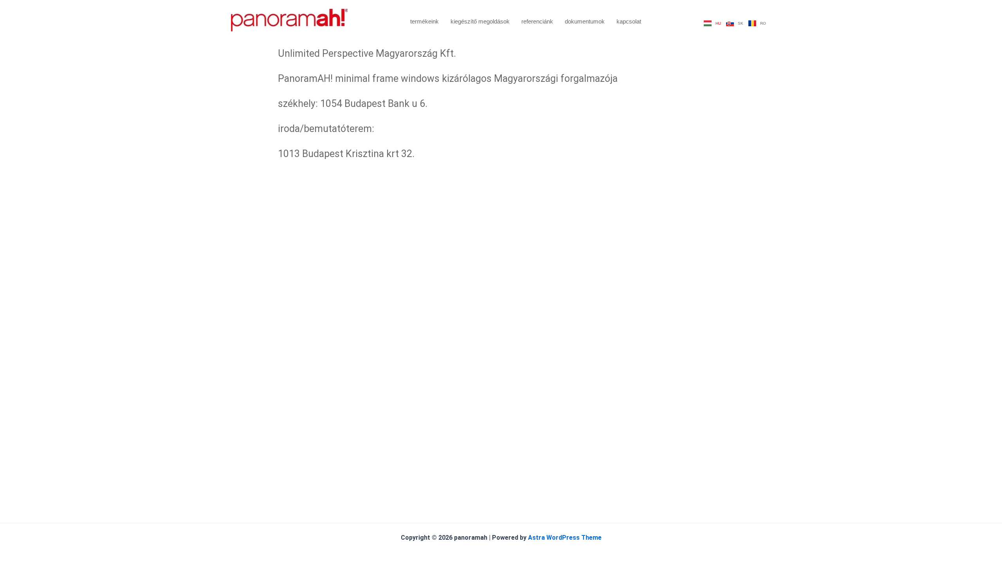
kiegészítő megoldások (480, 21)
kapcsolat (628, 21)
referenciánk (537, 21)
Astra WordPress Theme (565, 537)
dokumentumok (585, 21)
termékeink (424, 21)
